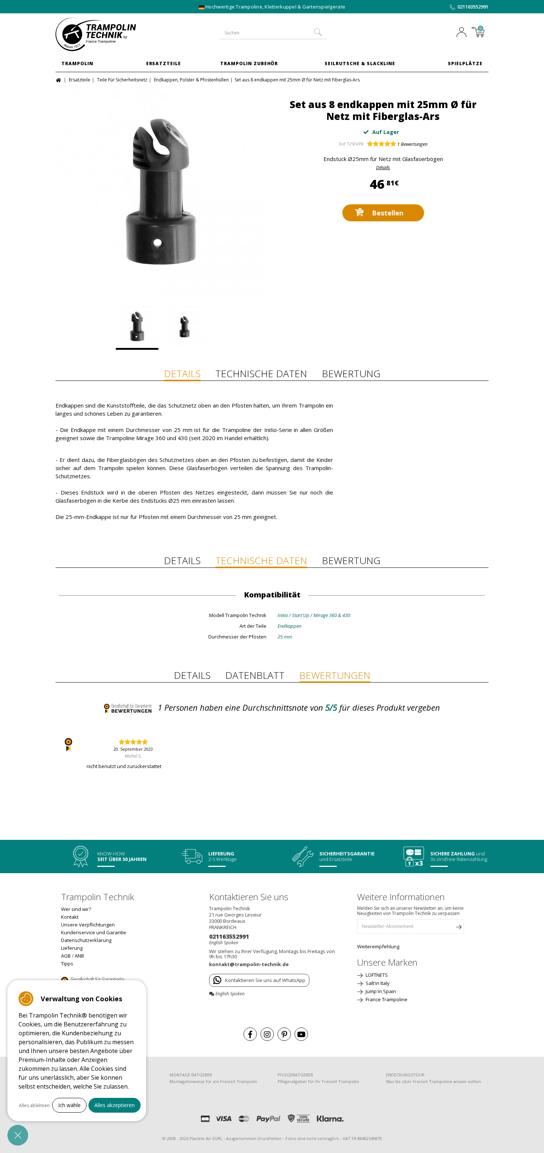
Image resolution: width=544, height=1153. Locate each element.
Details (182, 373)
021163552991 (472, 6)
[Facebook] (250, 1034)
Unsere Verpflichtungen (88, 924)
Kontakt (69, 917)
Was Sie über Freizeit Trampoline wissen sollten (433, 1081)
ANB (79, 955)
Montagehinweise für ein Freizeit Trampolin (213, 1081)
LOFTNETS (376, 975)
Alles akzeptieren (114, 1105)
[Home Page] (59, 79)
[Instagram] (267, 1034)
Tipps (67, 963)
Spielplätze (465, 63)
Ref (342, 144)
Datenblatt (255, 675)
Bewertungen (412, 144)
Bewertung (351, 373)
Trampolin (77, 63)
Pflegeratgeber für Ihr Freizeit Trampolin (318, 1081)
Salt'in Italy (377, 983)
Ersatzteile (163, 63)
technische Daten (261, 373)
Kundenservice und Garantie (93, 932)
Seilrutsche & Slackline (360, 63)
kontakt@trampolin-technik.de (249, 964)
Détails (383, 167)
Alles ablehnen (34, 1105)
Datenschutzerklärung (86, 940)
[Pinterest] (284, 1034)
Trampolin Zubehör (249, 63)
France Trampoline (386, 999)
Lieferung (72, 948)
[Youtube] (301, 1034)
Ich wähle (69, 1105)
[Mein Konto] (463, 33)
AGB (66, 955)
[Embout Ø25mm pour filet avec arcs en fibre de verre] (161, 192)
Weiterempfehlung (378, 946)
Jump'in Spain (380, 991)
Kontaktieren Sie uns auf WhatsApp (265, 980)
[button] (17, 1135)
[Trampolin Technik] (105, 34)
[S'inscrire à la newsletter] (458, 928)
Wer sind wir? (76, 909)
